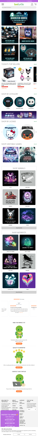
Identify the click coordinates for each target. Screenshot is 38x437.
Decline (30, 434)
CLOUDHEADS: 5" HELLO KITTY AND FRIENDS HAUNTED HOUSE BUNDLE (24, 84)
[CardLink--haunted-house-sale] (28, 52)
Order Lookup (21, 408)
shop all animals (19, 227)
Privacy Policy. (18, 431)
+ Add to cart (4, 88)
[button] (3, 4)
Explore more (19, 367)
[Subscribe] (35, 409)
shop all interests (19, 292)
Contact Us (22, 425)
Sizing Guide (15, 407)
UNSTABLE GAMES (19, 108)
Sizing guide (19, 343)
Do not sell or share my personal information (22, 421)
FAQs (21, 405)
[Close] (17, 411)
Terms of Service (22, 417)
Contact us (19, 391)
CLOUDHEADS (31, 108)
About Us (14, 403)
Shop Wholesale (22, 403)
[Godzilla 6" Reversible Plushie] (27, 132)
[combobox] (19, 7)
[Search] (3, 7)
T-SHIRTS (8, 108)
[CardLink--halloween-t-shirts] (9, 52)
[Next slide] (36, 78)
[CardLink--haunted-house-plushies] (9, 35)
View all (35, 64)
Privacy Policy (21, 414)
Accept (19, 434)
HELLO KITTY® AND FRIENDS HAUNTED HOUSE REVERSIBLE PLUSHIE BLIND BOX (8, 84)
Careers (14, 405)
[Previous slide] (1, 78)
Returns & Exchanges (22, 411)
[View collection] (19, 18)
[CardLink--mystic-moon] (28, 35)
